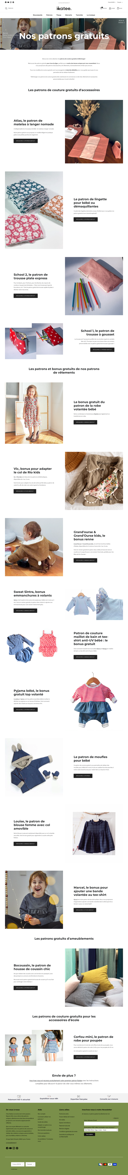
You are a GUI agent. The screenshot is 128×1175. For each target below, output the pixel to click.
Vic (14, 477)
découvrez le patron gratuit (25, 141)
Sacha (22, 699)
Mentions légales (64, 1129)
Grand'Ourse (77, 544)
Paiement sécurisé (64, 1126)
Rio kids (19, 477)
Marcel (76, 900)
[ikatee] (64, 8)
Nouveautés (37, 15)
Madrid (96, 414)
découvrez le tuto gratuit (25, 491)
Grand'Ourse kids (88, 544)
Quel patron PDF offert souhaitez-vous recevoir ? (99, 1127)
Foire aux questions (43, 1133)
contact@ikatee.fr (64, 2)
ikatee (15, 1169)
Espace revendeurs (64, 1123)
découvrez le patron (83, 776)
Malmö (99, 649)
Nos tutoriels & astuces (45, 1130)
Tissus (58, 15)
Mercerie (68, 15)
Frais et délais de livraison (66, 1117)
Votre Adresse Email (91, 1120)
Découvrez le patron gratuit (25, 988)
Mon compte (41, 1114)
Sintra (15, 600)
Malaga (104, 649)
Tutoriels (79, 15)
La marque (91, 15)
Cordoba (16, 699)
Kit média (62, 1120)
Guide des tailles (43, 1122)
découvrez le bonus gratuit (85, 422)
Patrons (49, 15)
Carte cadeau (42, 1136)
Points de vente (63, 1114)
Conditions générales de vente (68, 1132)
